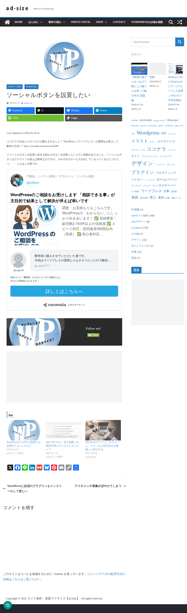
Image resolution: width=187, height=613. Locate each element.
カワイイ (135, 150)
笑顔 (133, 258)
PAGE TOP (179, 592)
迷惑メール (176, 198)
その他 (135, 233)
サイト (135, 156)
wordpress (31, 87)
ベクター (137, 179)
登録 (152, 77)
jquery (161, 126)
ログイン (136, 54)
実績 (134, 197)
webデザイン (138, 221)
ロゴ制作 (135, 191)
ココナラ (156, 149)
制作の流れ (55, 22)
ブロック (171, 165)
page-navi (179, 126)
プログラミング (166, 172)
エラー (153, 142)
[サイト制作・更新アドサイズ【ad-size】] (7, 22)
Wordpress (148, 133)
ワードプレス (151, 191)
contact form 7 (159, 120)
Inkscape (135, 126)
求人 (153, 197)
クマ (143, 150)
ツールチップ (165, 156)
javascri (143, 126)
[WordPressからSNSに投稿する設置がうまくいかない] (24, 430)
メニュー (147, 186)
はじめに (33, 22)
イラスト (139, 141)
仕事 (166, 191)
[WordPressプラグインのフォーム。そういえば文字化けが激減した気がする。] (103, 430)
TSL (133, 134)
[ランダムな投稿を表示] (179, 22)
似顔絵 (174, 191)
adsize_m (28, 103)
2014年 (134, 120)
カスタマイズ (166, 141)
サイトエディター (150, 156)
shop (99, 22)
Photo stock (80, 22)
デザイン (142, 163)
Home (19, 22)
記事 (168, 198)
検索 (180, 41)
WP (163, 133)
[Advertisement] (64, 376)
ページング (150, 180)
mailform (169, 126)
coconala (145, 120)
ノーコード (160, 165)
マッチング (136, 186)
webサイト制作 (14, 87)
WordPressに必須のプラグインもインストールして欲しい (34, 488)
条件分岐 (144, 198)
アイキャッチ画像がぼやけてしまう (98, 485)
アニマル (172, 134)
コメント (172, 150)
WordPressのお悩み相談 (147, 22)
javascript (152, 126)
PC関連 (135, 209)
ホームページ (166, 179)
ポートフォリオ (140, 245)
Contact (119, 22)
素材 (161, 197)
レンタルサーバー (164, 185)
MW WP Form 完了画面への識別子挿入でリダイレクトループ (62, 446)
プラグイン (142, 172)
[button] (41, 22)
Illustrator (172, 120)
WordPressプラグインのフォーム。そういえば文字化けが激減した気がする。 (102, 446)
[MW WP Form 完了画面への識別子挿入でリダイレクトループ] (63, 430)
